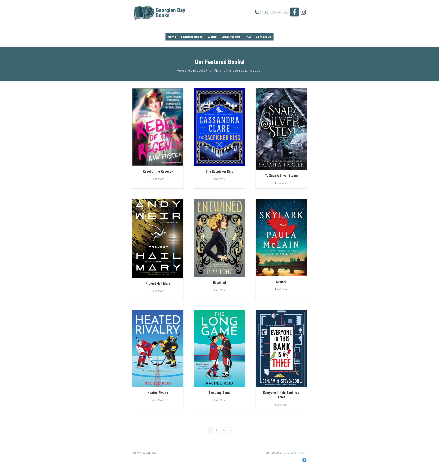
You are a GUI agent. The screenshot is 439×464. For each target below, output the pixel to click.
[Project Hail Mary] (157, 238)
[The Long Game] (219, 348)
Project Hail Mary (158, 283)
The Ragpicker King (219, 171)
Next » (226, 430)
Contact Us (263, 37)
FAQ (248, 37)
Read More (158, 179)
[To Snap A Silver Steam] (281, 129)
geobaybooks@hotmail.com (294, 453)
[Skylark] (281, 237)
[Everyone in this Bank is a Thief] (281, 348)
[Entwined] (219, 238)
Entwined (219, 283)
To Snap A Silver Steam (281, 175)
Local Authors (231, 37)
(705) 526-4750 (274, 12)
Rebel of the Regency (158, 171)
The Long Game (219, 393)
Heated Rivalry (157, 393)
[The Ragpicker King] (219, 127)
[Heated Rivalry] (157, 348)
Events (212, 37)
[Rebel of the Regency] (157, 127)
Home (172, 37)
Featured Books (192, 37)
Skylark (281, 282)
